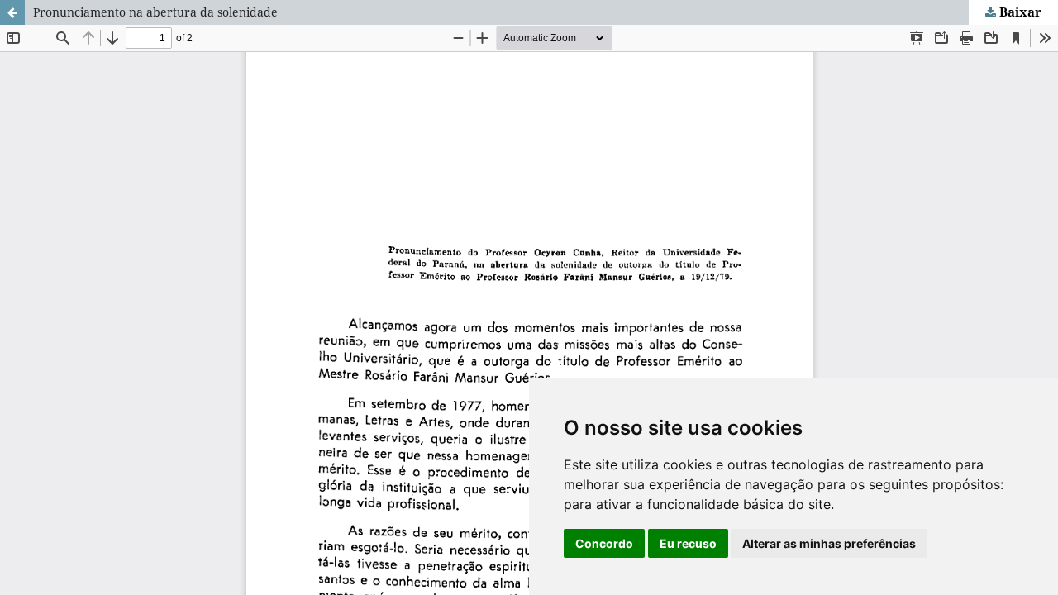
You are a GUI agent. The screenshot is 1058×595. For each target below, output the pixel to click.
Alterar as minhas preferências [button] (829, 543)
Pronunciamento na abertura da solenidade (155, 12)
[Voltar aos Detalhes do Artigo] (12, 12)
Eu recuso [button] (688, 543)
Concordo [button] (604, 543)
